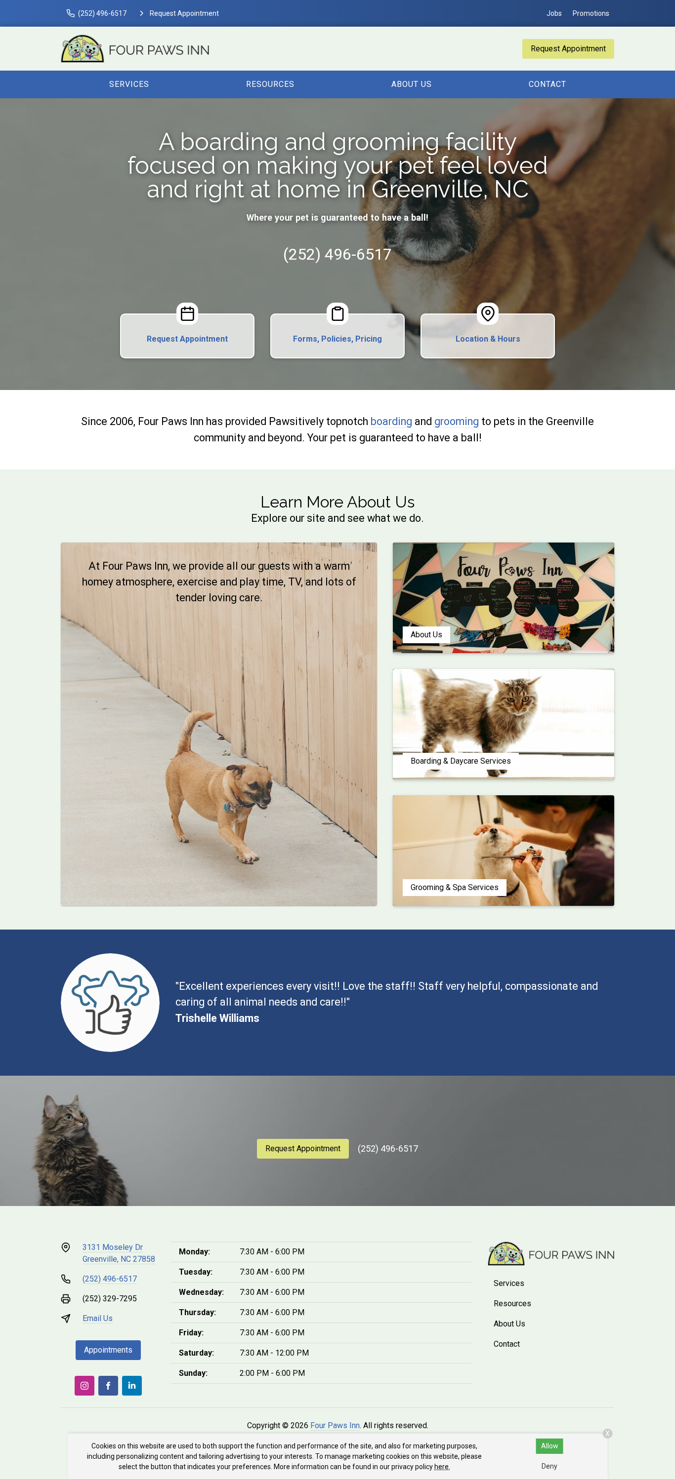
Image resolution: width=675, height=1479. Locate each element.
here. (442, 1467)
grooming (456, 421)
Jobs (554, 13)
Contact (547, 84)
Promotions (591, 13)
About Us (411, 84)
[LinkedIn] (132, 1386)
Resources (270, 84)
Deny (549, 1466)
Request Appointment (568, 48)
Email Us (98, 1318)
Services (129, 84)
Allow (549, 1446)
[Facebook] (108, 1386)
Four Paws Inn (335, 1425)
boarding (391, 421)
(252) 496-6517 (337, 254)
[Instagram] (84, 1386)
